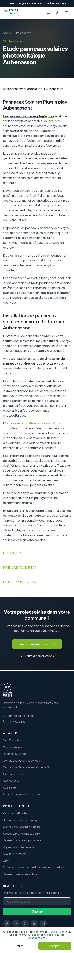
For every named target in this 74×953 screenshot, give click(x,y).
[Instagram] (43, 923)
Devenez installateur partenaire (22, 840)
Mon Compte (11, 740)
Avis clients (10, 787)
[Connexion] (57, 13)
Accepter (55, 946)
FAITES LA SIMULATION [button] (19, 582)
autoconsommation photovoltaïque (33, 423)
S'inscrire (37, 911)
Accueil (7, 32)
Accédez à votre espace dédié (21, 833)
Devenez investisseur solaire (20, 874)
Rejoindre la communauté (19, 847)
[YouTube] (25, 923)
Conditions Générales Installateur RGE (26, 767)
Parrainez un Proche (15, 813)
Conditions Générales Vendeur (22, 760)
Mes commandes (13, 747)
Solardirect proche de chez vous (23, 794)
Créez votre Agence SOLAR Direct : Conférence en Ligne (37, 3)
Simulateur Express (15, 853)
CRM (6, 860)
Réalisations (23, 32)
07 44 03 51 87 (17, 721)
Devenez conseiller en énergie (21, 820)
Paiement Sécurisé (14, 753)
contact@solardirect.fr (22, 715)
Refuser (19, 946)
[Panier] (48, 13)
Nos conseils (11, 780)
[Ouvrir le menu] (67, 13)
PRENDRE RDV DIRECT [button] (19, 567)
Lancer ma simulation (34, 644)
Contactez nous (13, 774)
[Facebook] (7, 923)
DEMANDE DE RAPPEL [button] (19, 553)
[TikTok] (16, 923)
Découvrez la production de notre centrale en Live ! (34, 867)
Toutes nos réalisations (39, 655)
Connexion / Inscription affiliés (22, 826)
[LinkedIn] (34, 923)
